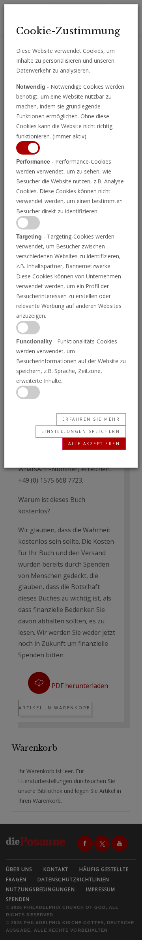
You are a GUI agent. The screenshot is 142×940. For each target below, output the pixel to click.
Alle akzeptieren (94, 443)
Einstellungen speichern (80, 431)
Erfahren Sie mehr (91, 419)
